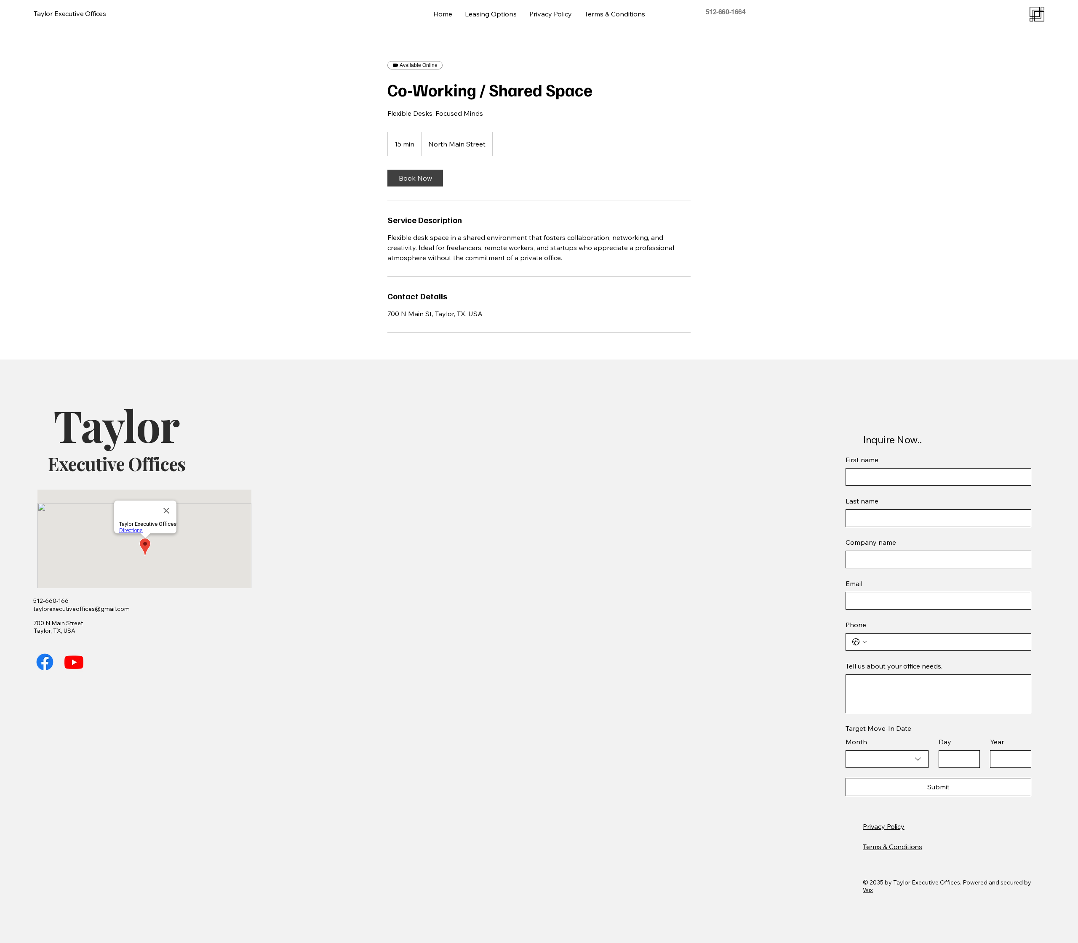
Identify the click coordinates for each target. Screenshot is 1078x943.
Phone (856, 625)
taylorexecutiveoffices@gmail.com (81, 609)
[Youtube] (74, 662)
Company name (871, 542)
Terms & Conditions (892, 846)
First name (862, 460)
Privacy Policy (884, 826)
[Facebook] (45, 662)
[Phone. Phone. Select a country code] (859, 642)
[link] (415, 178)
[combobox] (887, 759)
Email (854, 583)
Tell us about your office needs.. (895, 666)
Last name (862, 501)
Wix (868, 890)
